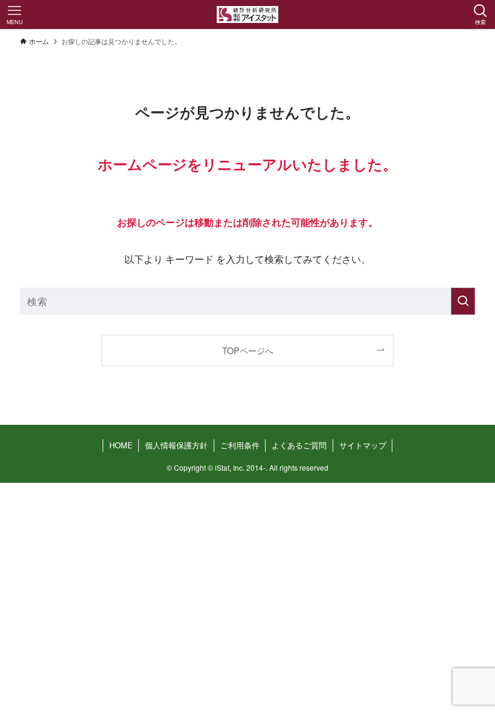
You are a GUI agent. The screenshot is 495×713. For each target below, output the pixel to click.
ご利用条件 (240, 445)
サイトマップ (362, 445)
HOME (121, 445)
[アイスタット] (248, 14)
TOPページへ (247, 350)
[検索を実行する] (463, 301)
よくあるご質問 (299, 445)
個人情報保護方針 (176, 445)
